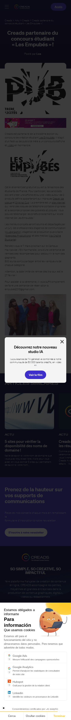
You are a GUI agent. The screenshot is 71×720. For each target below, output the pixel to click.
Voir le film (35, 375)
